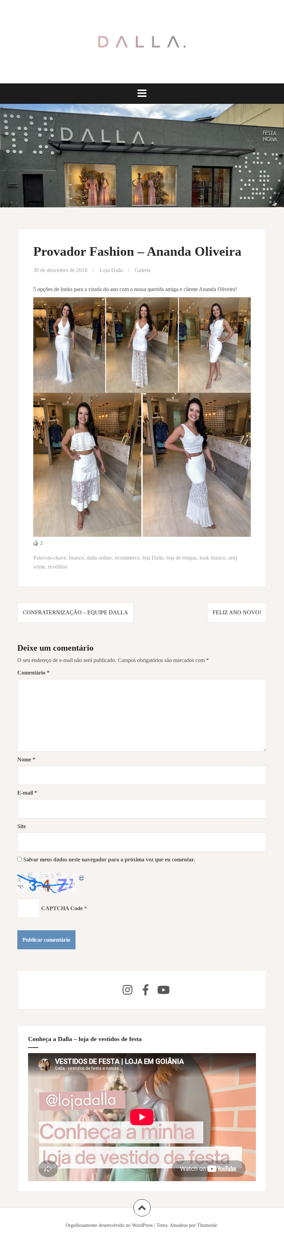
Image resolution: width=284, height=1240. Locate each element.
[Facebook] (145, 989)
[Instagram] (127, 989)
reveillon (57, 567)
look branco (212, 558)
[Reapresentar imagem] (82, 877)
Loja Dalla (111, 270)
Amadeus (179, 1225)
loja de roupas (181, 558)
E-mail (27, 793)
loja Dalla (152, 558)
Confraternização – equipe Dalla (75, 612)
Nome (26, 759)
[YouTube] (163, 989)
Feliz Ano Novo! (237, 612)
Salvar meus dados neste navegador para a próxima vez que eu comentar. (109, 859)
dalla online (99, 558)
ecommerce (127, 558)
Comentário (33, 673)
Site (21, 826)
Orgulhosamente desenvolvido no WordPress (109, 1225)
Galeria (143, 270)
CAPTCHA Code (62, 908)
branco (76, 558)
